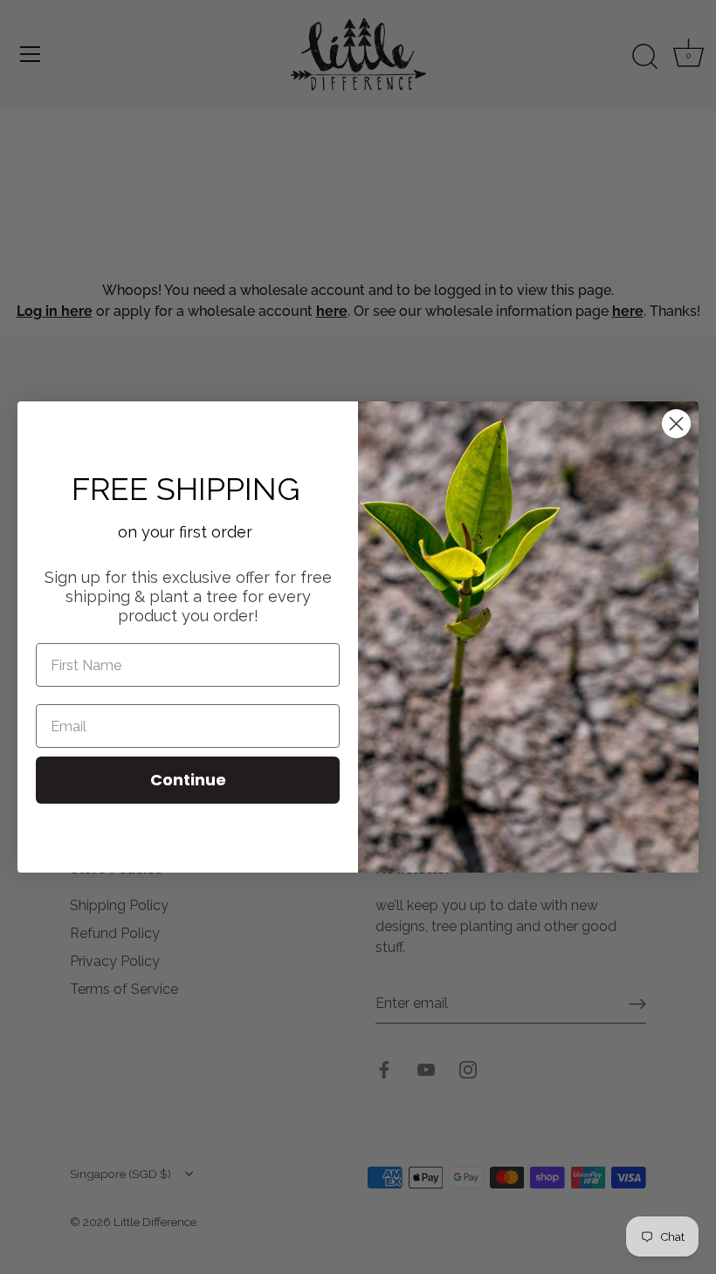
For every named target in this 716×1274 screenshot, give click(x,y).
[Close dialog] (676, 423)
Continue (188, 780)
